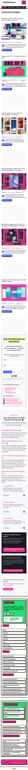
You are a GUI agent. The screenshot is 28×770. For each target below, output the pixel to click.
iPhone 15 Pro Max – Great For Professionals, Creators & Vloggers (11, 745)
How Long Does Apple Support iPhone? (13, 570)
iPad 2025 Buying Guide (12, 400)
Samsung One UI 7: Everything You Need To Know (14, 56)
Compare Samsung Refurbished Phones (12, 689)
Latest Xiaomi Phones (8, 486)
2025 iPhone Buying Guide (12, 399)
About (4, 630)
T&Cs (4, 642)
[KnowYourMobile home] (11, 2)
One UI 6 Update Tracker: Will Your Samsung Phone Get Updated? (12, 113)
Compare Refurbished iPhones (10, 682)
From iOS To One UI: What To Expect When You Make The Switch (12, 19)
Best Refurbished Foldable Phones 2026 (12, 732)
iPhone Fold (18, 7)
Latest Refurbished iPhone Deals (12, 708)
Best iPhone (8, 391)
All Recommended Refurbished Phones (12, 692)
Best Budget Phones (10, 392)
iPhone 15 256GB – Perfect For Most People (11, 741)
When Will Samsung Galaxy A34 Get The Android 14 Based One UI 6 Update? (13, 169)
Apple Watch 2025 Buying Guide (14, 402)
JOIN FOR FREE (7, 372)
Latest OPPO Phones (8, 518)
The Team (5, 633)
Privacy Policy (6, 645)
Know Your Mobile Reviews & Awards (14, 619)
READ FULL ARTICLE (7, 50)
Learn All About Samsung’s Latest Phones (14, 456)
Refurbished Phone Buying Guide (14, 403)
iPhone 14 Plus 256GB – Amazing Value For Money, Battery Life (13, 749)
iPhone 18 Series (11, 7)
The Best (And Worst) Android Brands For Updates (14, 550)
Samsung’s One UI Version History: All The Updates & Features (14, 280)
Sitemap (14, 768)
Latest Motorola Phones (9, 502)
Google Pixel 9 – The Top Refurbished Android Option (11, 753)
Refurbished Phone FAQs (9, 665)
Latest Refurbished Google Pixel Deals (12, 716)
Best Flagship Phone (10, 388)
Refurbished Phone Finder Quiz (10, 671)
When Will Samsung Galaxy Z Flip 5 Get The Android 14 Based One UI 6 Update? (13, 225)
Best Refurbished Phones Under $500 (12, 729)
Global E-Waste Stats (8, 662)
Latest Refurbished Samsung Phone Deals (13, 712)
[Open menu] (24, 2)
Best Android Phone (10, 389)
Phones (22, 303)
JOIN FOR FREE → (8, 589)
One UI (21, 42)
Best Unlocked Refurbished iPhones (11, 726)
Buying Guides (6, 668)
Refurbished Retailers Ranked (10, 679)
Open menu (24, 2)
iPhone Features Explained (9, 659)
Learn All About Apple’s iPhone (11, 430)
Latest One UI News (11, 42)
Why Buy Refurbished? (8, 656)
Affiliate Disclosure (7, 648)
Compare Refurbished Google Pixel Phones (11, 686)
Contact (5, 636)
